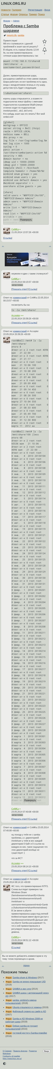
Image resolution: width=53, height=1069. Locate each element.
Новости (6, 10)
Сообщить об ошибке (11, 1056)
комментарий (20, 297)
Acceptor (15, 315)
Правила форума (20, 1051)
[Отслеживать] (44, 49)
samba (21, 35)
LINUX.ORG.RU (13, 3)
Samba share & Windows (25, 977)
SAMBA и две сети (22, 989)
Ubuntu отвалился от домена (27, 1007)
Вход (47, 10)
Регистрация (35, 10)
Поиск (41, 14)
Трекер (33, 14)
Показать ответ (19, 289)
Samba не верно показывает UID (29, 982)
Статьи (5, 14)
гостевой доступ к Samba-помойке (30, 1033)
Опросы (23, 14)
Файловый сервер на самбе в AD (29, 1011)
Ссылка (8, 238)
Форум (14, 14)
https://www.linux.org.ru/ (12, 1059)
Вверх (46, 1051)
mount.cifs (12, 35)
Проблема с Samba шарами (21, 28)
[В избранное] (44, 41)
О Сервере (7, 1051)
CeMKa (15, 229)
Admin (16, 21)
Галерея (16, 10)
